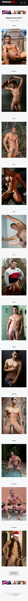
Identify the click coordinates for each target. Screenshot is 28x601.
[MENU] (24, 2)
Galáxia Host (16, 595)
